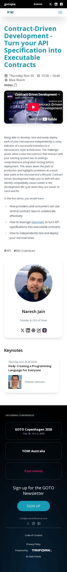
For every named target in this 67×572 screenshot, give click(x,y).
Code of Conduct (33, 535)
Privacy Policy (33, 544)
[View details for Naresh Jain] (44, 330)
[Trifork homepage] (42, 550)
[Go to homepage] (10, 12)
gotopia (9, 4)
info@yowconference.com (33, 518)
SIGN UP (33, 506)
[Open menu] (60, 12)
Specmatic (37, 222)
